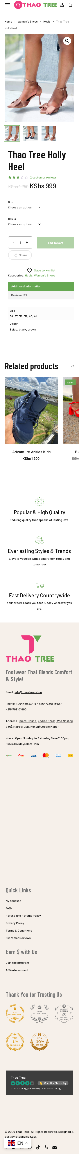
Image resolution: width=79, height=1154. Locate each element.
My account (13, 900)
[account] (61, 5)
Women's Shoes (28, 21)
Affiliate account (17, 970)
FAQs (9, 908)
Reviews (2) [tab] (19, 295)
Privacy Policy (15, 923)
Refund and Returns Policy (23, 915)
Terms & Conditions (19, 930)
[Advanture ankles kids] (31, 410)
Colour (12, 218)
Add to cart (55, 243)
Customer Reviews (18, 938)
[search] (16, 5)
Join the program (17, 962)
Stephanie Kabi (25, 1136)
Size (10, 201)
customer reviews (43, 177)
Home (8, 21)
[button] (7, 5)
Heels (46, 21)
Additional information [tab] (26, 286)
